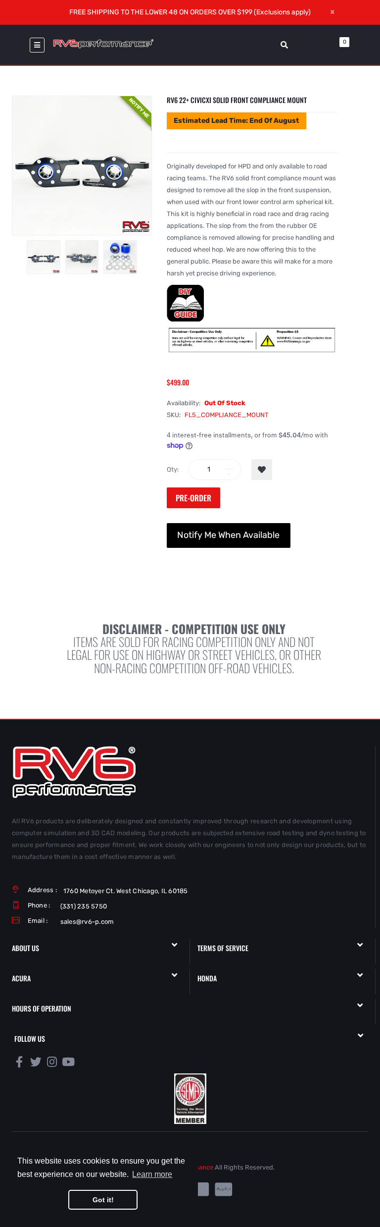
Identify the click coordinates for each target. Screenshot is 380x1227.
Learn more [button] (152, 1174)
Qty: (173, 469)
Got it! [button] (103, 1200)
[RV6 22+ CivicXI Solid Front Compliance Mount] (43, 257)
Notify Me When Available (228, 535)
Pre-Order (193, 498)
